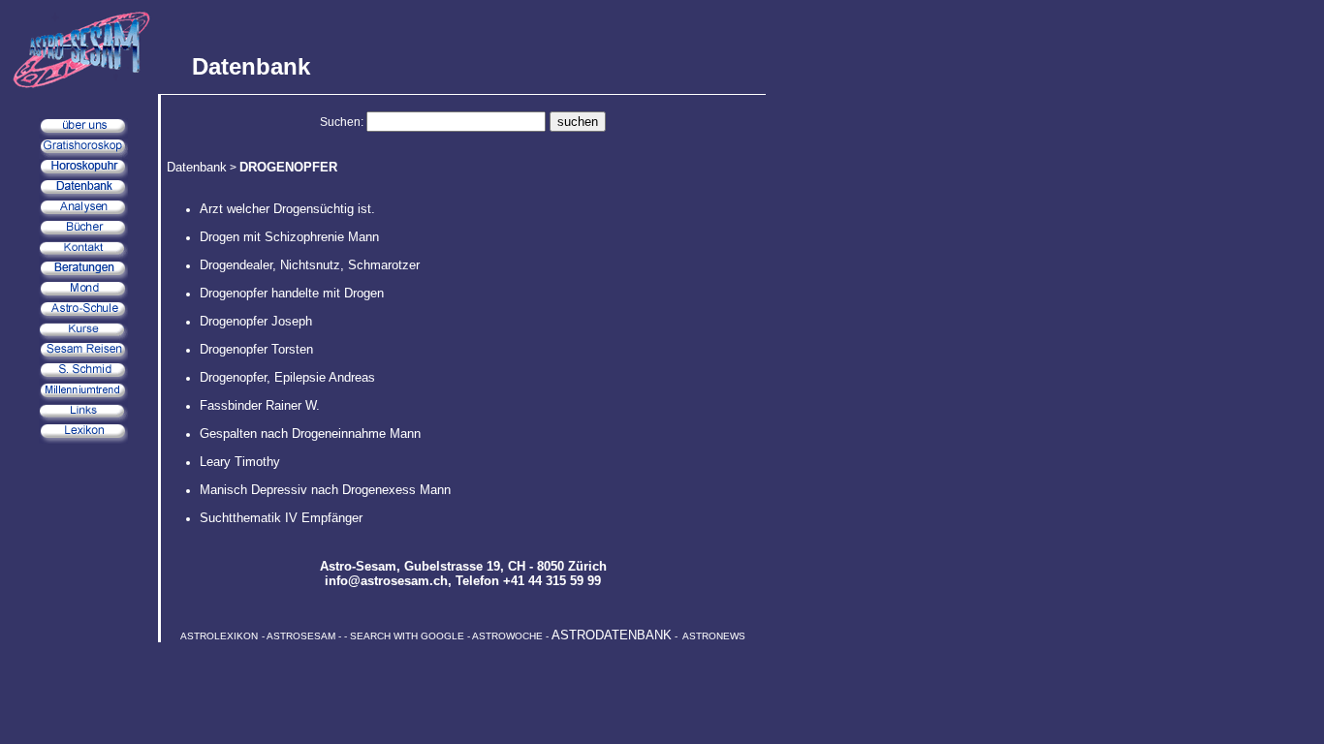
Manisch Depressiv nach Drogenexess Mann (325, 489)
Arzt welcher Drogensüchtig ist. (287, 209)
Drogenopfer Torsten (256, 349)
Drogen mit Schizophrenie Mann (289, 237)
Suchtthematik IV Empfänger (281, 518)
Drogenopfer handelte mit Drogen (292, 293)
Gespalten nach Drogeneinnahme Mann (310, 433)
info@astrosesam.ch (386, 581)
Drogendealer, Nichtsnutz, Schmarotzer (310, 265)
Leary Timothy (240, 461)
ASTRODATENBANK (612, 635)
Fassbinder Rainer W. (260, 405)
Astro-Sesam (358, 566)
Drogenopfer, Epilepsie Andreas (287, 377)
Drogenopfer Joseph (256, 321)
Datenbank (197, 167)
